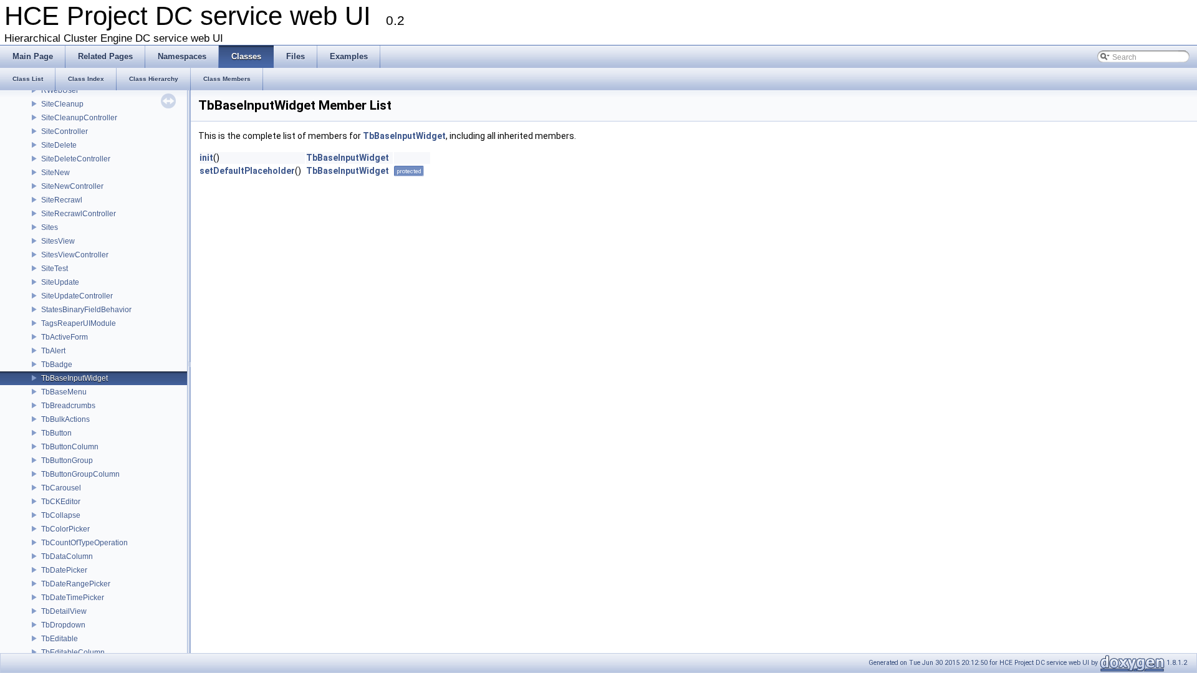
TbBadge (56, 364)
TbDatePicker (64, 570)
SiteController (64, 131)
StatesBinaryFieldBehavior (86, 309)
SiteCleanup (62, 104)
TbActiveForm (64, 337)
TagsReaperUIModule (78, 323)
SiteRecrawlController (78, 213)
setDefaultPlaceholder (247, 171)
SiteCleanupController (79, 117)
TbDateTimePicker (72, 597)
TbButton (56, 433)
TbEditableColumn (73, 652)
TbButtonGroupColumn (80, 474)
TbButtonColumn (70, 446)
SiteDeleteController (75, 159)
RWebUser (60, 90)
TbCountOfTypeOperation (84, 542)
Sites (49, 227)
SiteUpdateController (77, 296)
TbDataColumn (67, 556)
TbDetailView (64, 611)
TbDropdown (63, 625)
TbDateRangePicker (75, 584)
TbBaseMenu (64, 392)
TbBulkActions (65, 419)
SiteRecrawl (61, 200)
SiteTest (54, 268)
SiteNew (55, 172)
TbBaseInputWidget (74, 378)
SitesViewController (74, 255)
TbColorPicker (65, 529)
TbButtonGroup (67, 460)
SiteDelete (59, 145)
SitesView (58, 241)
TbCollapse (60, 515)
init (206, 158)
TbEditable (59, 638)
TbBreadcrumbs (68, 405)
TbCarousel (61, 488)
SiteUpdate (60, 282)
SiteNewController (72, 186)
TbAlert (53, 350)
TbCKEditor (60, 501)
